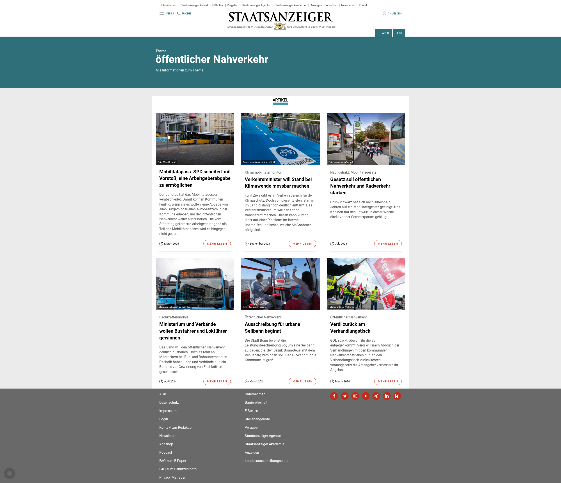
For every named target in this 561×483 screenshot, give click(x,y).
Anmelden (395, 13)
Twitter (344, 396)
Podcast (165, 452)
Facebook (334, 396)
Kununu (397, 396)
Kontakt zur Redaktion (176, 427)
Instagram (355, 396)
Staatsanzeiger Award (194, 5)
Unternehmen (168, 5)
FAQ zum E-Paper (172, 461)
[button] (9, 473)
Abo (399, 33)
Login (163, 419)
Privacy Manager (172, 477)
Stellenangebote (257, 419)
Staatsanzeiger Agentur (255, 5)
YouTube (365, 396)
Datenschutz (169, 402)
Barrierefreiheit (256, 402)
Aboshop (331, 5)
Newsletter (348, 5)
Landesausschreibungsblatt (266, 461)
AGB (162, 394)
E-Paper (383, 33)
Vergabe (232, 5)
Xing (376, 396)
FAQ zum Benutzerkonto (178, 469)
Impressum (168, 411)
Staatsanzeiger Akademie (290, 5)
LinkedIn (386, 396)
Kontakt (364, 5)
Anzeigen (316, 5)
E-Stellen (217, 5)
